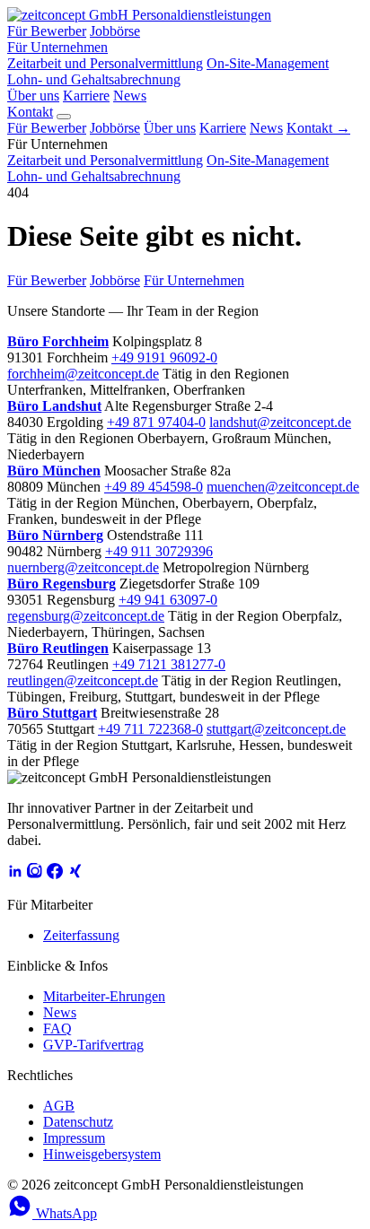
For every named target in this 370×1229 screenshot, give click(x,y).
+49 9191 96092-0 (164, 357)
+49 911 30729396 (159, 551)
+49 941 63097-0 (168, 599)
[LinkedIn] (15, 874)
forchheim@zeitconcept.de (83, 373)
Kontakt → (318, 127)
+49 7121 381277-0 (168, 664)
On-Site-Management (268, 63)
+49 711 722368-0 (150, 729)
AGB (59, 1105)
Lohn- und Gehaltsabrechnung (94, 79)
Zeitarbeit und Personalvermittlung (105, 63)
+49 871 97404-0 (156, 422)
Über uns (33, 95)
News (129, 95)
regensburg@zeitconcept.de (85, 615)
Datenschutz (78, 1121)
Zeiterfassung (81, 935)
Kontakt (30, 111)
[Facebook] (55, 874)
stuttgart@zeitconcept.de (276, 729)
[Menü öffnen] (64, 116)
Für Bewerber (46, 31)
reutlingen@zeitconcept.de (82, 680)
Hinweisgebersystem (102, 1154)
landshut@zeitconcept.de (280, 422)
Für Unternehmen (57, 47)
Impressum (74, 1138)
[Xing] (74, 874)
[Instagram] (35, 874)
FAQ (57, 1028)
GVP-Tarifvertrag (93, 1044)
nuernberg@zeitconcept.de (83, 567)
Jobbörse (115, 31)
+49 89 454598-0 (153, 486)
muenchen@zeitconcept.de (283, 486)
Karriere (86, 95)
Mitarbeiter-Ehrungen (104, 996)
